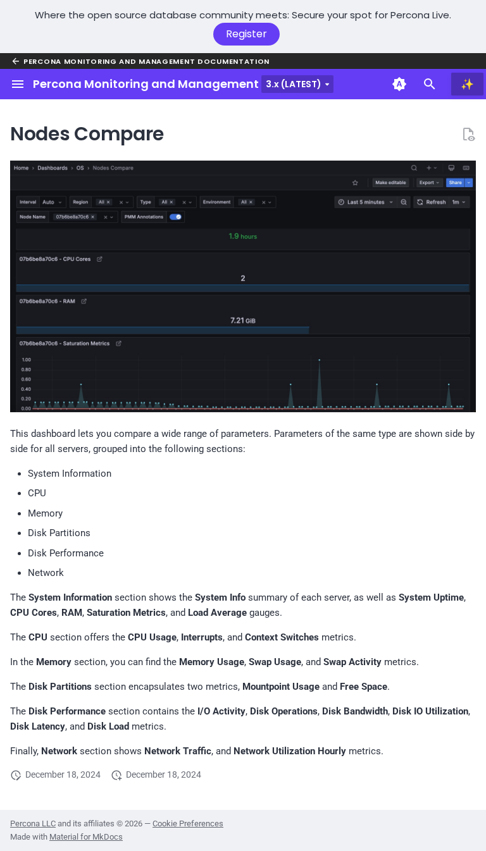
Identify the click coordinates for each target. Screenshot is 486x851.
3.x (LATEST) (293, 84)
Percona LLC (33, 823)
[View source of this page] (468, 134)
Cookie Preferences (188, 823)
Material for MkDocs (86, 837)
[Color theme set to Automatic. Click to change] (399, 84)
